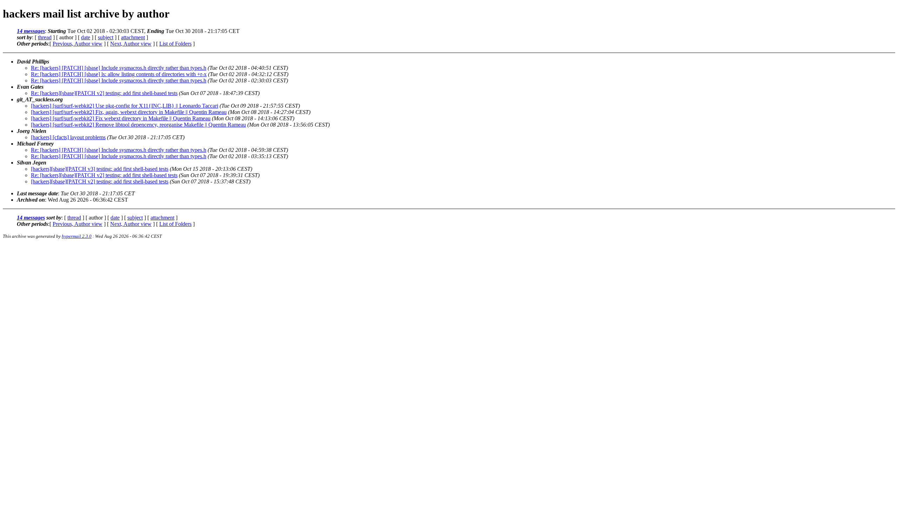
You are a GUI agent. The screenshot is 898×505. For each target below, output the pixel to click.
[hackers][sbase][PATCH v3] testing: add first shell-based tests (99, 169)
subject (105, 37)
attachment (133, 37)
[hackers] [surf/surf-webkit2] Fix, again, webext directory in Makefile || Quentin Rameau (129, 112)
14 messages (31, 31)
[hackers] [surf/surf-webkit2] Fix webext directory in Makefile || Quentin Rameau (120, 118)
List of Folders (175, 44)
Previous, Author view (77, 44)
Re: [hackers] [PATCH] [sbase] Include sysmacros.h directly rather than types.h (118, 68)
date (85, 37)
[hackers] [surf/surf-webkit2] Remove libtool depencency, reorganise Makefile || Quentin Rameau (138, 125)
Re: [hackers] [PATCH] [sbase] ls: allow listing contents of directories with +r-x (119, 74)
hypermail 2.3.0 (77, 236)
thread (45, 37)
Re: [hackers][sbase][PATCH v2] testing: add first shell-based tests (104, 93)
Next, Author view (131, 44)
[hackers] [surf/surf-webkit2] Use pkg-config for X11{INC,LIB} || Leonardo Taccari (124, 106)
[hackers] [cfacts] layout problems (68, 137)
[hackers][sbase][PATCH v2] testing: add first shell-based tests (99, 181)
